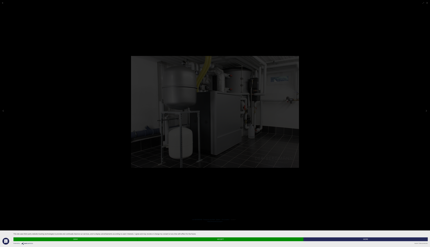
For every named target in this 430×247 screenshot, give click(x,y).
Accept (220, 239)
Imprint (416, 243)
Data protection (423, 243)
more (365, 239)
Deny (75, 239)
